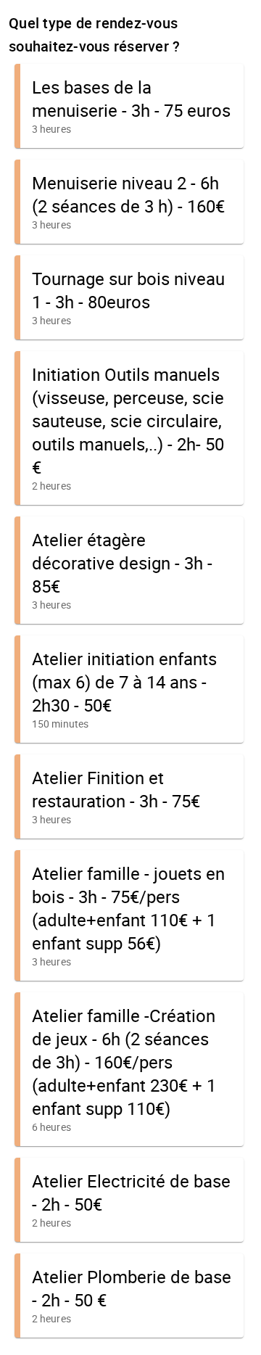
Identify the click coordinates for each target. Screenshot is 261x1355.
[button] (129, 106)
